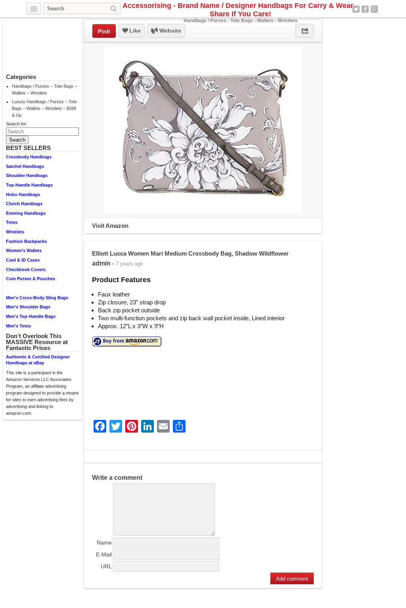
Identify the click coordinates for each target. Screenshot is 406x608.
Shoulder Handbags (27, 175)
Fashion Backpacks (26, 241)
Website (169, 30)
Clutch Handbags (24, 203)
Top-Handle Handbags (29, 185)
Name (104, 542)
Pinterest (374, 9)
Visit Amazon (110, 225)
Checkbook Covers (26, 269)
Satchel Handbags (25, 166)
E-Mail (104, 554)
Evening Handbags (26, 213)
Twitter (356, 9)
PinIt (104, 31)
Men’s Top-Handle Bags (31, 316)
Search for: (16, 123)
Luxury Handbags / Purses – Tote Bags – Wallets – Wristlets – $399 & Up (44, 108)
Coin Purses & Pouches (30, 278)
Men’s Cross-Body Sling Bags (37, 297)
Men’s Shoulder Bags (28, 306)
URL (106, 566)
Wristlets (15, 231)
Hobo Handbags (23, 194)
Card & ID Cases (23, 260)
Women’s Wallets (24, 250)
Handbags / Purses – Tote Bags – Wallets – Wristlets (44, 89)
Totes (11, 222)
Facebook (365, 9)
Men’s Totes (18, 325)
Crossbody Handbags (29, 156)
